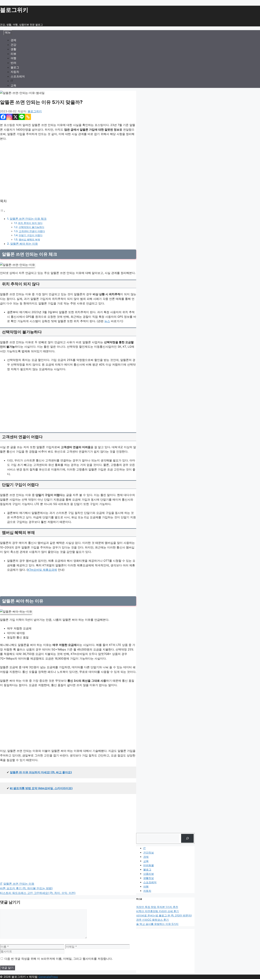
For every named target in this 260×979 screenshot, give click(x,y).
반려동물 (148, 865)
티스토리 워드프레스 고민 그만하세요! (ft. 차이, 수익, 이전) (38, 893)
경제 (13, 40)
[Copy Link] (28, 117)
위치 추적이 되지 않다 (30, 223)
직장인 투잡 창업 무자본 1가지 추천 (157, 907)
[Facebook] (3, 117)
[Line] (22, 117)
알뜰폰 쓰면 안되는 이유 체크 (28, 218)
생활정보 (148, 878)
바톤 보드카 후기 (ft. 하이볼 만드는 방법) (26, 888)
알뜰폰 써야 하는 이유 (24, 243)
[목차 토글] (2, 211)
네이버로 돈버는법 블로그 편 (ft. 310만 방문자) (164, 915)
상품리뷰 (148, 874)
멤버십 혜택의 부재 (29, 239)
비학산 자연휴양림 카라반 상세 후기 (157, 911)
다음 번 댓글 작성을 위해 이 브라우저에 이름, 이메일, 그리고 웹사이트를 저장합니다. (58, 958)
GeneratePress (48, 976)
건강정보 (148, 852)
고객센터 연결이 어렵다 (32, 231)
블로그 (15, 67)
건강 (13, 44)
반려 (13, 62)
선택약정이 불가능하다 (31, 227)
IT (12, 81)
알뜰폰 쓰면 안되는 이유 (18, 883)
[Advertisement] (68, 170)
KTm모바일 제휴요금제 (42, 569)
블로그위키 (14, 9)
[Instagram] (9, 117)
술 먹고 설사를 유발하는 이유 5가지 (157, 924)
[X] (15, 117)
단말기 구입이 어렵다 (30, 235)
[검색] (187, 838)
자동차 (15, 72)
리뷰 (13, 53)
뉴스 (107, 321)
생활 (13, 49)
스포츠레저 (18, 76)
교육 (13, 85)
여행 (13, 58)
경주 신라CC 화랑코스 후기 (152, 919)
